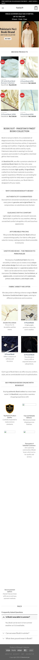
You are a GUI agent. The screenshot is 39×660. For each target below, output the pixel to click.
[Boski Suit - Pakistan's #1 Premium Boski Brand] (19, 8)
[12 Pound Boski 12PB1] (10, 100)
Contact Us (30, 654)
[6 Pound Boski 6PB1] (29, 67)
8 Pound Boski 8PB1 (27, 114)
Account (16, 654)
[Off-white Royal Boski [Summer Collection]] (10, 67)
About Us (8, 654)
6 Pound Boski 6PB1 (27, 81)
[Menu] (3, 8)
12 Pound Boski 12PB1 (8, 114)
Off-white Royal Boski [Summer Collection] (8, 82)
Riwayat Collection (23, 647)
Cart (22, 654)
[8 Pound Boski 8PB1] (29, 100)
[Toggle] (4, 617)
